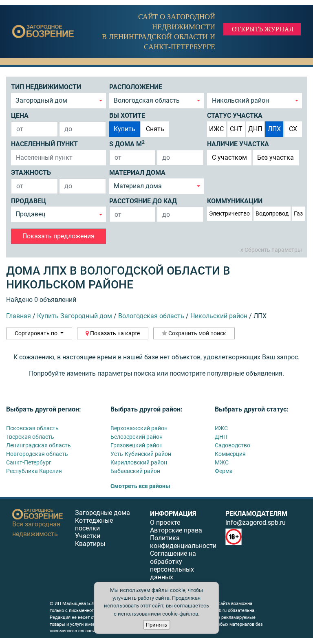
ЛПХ (274, 129)
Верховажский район (139, 428)
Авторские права (176, 530)
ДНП (255, 129)
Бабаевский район (135, 471)
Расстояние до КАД (143, 201)
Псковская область (32, 428)
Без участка (275, 157)
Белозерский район (136, 436)
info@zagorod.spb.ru (255, 522)
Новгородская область (37, 454)
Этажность (31, 172)
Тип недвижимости (46, 87)
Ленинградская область (38, 445)
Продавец (28, 201)
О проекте (165, 522)
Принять (156, 625)
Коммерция (230, 454)
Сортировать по (37, 333)
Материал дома (137, 172)
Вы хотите (127, 115)
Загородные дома (102, 513)
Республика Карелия (34, 471)
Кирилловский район (138, 462)
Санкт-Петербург (28, 462)
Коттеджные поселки (94, 524)
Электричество (229, 213)
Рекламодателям (256, 513)
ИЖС (216, 129)
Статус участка (234, 115)
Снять (155, 129)
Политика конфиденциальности (183, 542)
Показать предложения (58, 236)
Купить (124, 129)
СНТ (236, 129)
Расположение (135, 87)
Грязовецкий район (136, 445)
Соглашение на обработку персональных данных (173, 565)
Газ (298, 213)
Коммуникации (234, 201)
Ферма (224, 471)
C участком (229, 157)
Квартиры (90, 544)
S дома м (127, 143)
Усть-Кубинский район (140, 454)
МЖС (222, 462)
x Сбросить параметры (271, 249)
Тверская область (30, 436)
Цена (20, 115)
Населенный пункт (44, 144)
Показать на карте (114, 333)
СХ (293, 129)
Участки (87, 536)
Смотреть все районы (140, 486)
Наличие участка (238, 144)
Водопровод (272, 213)
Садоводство (232, 445)
